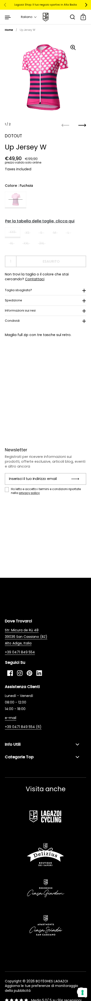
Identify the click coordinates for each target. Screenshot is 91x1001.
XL (11, 243)
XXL (26, 243)
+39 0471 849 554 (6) (23, 726)
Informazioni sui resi (20, 310)
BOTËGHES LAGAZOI (52, 981)
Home (9, 30)
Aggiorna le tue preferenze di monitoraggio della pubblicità (41, 988)
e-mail (10, 717)
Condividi (12, 321)
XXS (13, 232)
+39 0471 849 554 (20, 652)
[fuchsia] (15, 200)
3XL (41, 243)
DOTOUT (13, 136)
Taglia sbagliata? (18, 290)
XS (27, 232)
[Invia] (76, 479)
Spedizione (13, 300)
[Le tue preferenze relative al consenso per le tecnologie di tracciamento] (82, 992)
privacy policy (29, 493)
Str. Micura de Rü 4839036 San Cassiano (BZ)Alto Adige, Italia (26, 637)
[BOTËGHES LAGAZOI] (45, 17)
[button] (28, 17)
